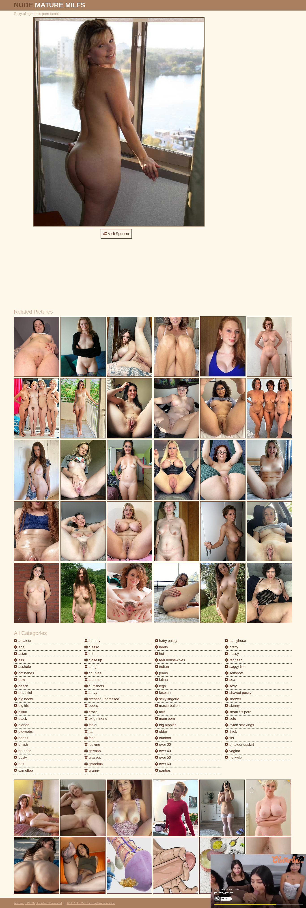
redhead (235, 660)
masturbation (169, 705)
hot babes (25, 673)
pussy (233, 654)
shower (234, 699)
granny (94, 770)
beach (22, 686)
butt (20, 764)
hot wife (235, 757)
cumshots (96, 686)
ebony (93, 705)
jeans (163, 673)
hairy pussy (167, 641)
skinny (234, 705)
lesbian (164, 692)
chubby (94, 641)
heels (163, 647)
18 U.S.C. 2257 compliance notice (91, 903)
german (94, 751)
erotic (92, 712)
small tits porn (239, 712)
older (162, 731)
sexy (232, 686)
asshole (24, 667)
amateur (24, 641)
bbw (21, 680)
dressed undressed (103, 699)
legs (162, 686)
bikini (22, 712)
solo (232, 718)
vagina (234, 751)
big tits (23, 705)
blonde (23, 725)
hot (161, 654)
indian (163, 667)
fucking (94, 744)
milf (161, 712)
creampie (95, 680)
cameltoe (25, 770)
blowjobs (25, 731)
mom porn (166, 718)
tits (231, 738)
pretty (233, 647)
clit (90, 654)
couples (94, 673)
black (22, 718)
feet (91, 738)
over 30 (164, 744)
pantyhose (237, 641)
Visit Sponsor (118, 234)
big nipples (167, 725)
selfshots (236, 673)
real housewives (171, 660)
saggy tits (236, 667)
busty (22, 757)
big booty (25, 699)
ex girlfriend (97, 718)
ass (20, 660)
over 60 (164, 764)
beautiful (24, 692)
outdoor (164, 738)
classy (93, 647)
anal (21, 647)
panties (164, 770)
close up (95, 660)
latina (163, 680)
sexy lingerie (168, 699)
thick (232, 731)
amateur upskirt (241, 744)
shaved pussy (239, 692)
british (22, 744)
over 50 (164, 757)
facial (92, 725)
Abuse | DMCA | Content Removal (38, 903)
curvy (92, 692)
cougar (94, 667)
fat (90, 731)
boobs (22, 738)
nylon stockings (241, 725)
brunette (24, 751)
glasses (94, 757)
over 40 (164, 751)
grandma (95, 764)
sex (231, 680)
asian (22, 654)
